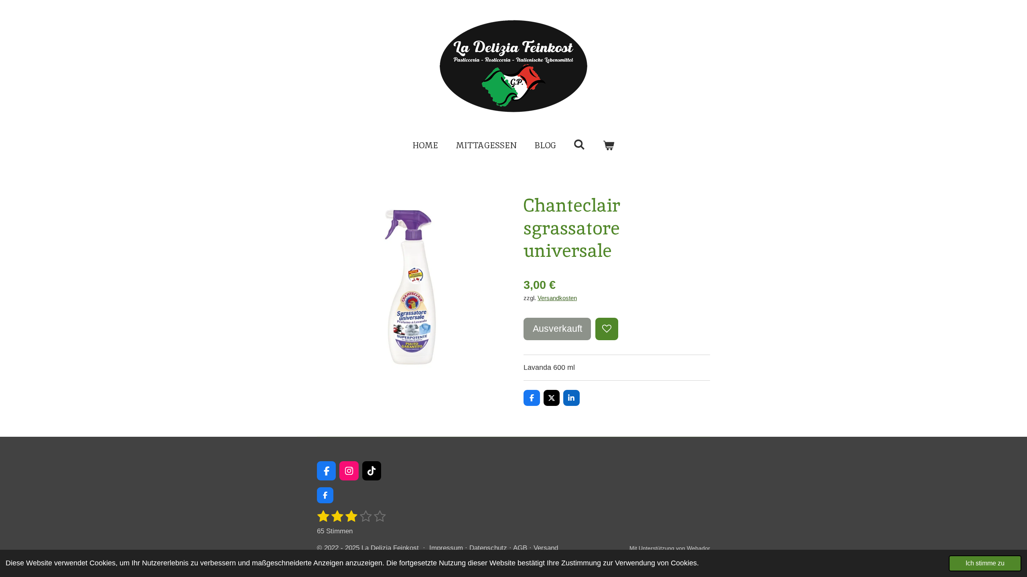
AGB (520, 548)
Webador (698, 548)
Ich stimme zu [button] (985, 563)
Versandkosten (557, 298)
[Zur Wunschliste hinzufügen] (606, 329)
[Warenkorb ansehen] (608, 145)
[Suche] (579, 144)
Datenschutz (488, 548)
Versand (546, 548)
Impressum (446, 548)
